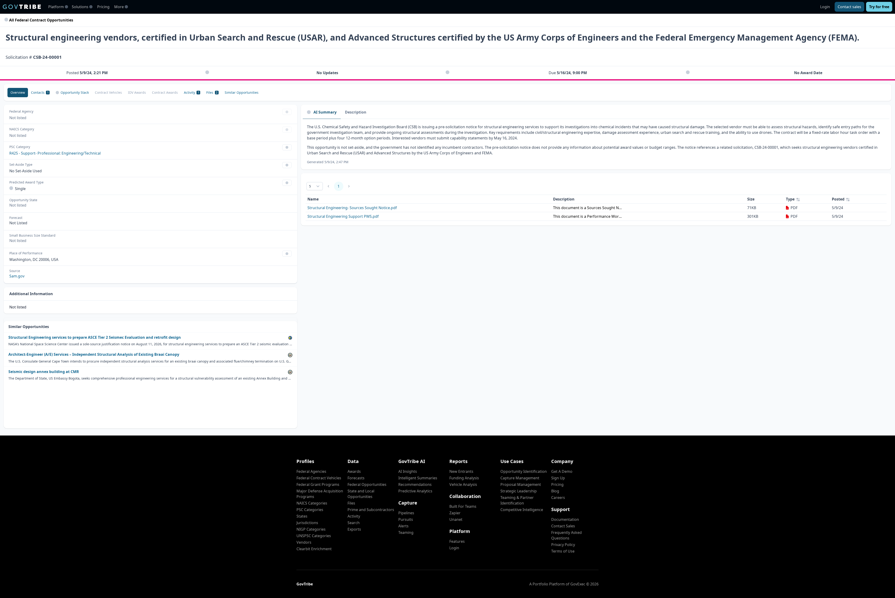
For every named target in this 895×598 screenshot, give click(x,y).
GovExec (577, 584)
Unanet (455, 519)
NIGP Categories (311, 529)
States (301, 516)
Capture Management (519, 477)
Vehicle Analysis (463, 484)
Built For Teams (462, 506)
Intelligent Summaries (417, 477)
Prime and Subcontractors (371, 509)
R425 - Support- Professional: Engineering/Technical (55, 153)
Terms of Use (563, 551)
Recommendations (415, 484)
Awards (354, 471)
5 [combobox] (310, 186)
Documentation (565, 519)
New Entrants (461, 471)
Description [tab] (355, 112)
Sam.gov (16, 276)
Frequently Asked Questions (566, 535)
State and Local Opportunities (361, 493)
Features (457, 541)
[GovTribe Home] (22, 7)
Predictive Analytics (415, 491)
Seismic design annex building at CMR (43, 372)
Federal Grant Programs (317, 484)
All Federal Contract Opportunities (40, 20)
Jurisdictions (307, 522)
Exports (354, 529)
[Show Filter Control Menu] (287, 112)
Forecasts (356, 477)
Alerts (403, 526)
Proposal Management (520, 484)
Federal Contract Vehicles (318, 477)
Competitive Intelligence (521, 509)
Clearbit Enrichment (314, 548)
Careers (558, 497)
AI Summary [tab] (325, 112)
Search (354, 522)
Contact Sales (563, 526)
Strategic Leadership (518, 491)
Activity (354, 516)
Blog (555, 491)
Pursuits (405, 519)
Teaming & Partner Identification (517, 500)
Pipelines (406, 512)
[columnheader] (807, 199)
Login (825, 6)
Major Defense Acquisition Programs (319, 493)
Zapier (455, 512)
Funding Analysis (464, 477)
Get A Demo (561, 471)
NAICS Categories (311, 503)
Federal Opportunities (367, 484)
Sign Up (558, 477)
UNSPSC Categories (313, 535)
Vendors (303, 542)
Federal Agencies (311, 471)
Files (351, 503)
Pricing (103, 6)
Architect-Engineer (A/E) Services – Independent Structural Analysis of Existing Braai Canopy (93, 354)
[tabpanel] (596, 144)
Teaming (405, 532)
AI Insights (407, 471)
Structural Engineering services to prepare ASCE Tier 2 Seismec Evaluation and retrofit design (94, 337)
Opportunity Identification (523, 471)
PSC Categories (309, 509)
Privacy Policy (563, 544)
